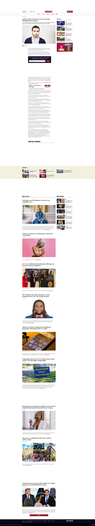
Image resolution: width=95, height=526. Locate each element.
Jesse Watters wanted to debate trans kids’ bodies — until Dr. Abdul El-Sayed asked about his (69, 213)
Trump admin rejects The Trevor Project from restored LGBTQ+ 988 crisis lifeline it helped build (38, 359)
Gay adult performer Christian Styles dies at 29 (68, 228)
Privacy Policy (15, 524)
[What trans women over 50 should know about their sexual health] (39, 247)
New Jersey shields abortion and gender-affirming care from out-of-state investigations (38, 264)
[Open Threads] (32, 11)
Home (23, 16)
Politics (39, 14)
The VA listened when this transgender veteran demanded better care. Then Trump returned (36, 295)
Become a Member (47, 85)
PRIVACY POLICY (40, 520)
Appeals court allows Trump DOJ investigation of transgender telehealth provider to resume (36, 328)
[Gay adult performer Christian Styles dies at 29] (61, 227)
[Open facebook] (29, 11)
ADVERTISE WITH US (36, 520)
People (66, 199)
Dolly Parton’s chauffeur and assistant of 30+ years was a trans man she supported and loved (69, 207)
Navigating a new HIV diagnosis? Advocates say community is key (36, 201)
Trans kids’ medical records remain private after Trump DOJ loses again (68, 29)
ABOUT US (26, 520)
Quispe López (24, 203)
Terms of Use (20, 524)
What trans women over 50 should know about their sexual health (37, 234)
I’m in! (48, 61)
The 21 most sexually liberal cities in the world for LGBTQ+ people (36, 439)
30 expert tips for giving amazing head (33, 171)
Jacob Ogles (24, 330)
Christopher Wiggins (24, 267)
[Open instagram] (34, 11)
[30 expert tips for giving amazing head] (25, 171)
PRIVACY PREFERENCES (45, 520)
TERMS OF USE (49, 520)
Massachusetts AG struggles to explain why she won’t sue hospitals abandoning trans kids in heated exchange (39, 407)
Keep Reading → (47, 229)
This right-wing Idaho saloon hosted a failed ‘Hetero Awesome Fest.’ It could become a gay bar (68, 218)
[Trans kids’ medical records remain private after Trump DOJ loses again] (61, 28)
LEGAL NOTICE (53, 520)
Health (48, 14)
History (53, 14)
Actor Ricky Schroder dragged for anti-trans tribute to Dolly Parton (68, 222)
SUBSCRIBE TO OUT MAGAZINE (24, 11)
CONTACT (23, 520)
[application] (65, 47)
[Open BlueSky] (31, 11)
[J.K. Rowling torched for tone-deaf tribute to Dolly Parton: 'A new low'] (61, 200)
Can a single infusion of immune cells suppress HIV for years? (51, 176)
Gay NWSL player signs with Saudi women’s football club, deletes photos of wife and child (69, 35)
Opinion (56, 14)
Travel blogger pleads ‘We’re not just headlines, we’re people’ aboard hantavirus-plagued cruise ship (68, 172)
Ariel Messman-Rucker (25, 441)
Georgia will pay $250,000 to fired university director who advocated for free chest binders (69, 41)
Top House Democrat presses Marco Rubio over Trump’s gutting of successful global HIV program (38, 484)
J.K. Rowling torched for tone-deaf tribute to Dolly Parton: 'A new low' (69, 202)
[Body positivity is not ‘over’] (42, 171)
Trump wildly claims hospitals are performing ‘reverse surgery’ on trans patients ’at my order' (33, 176)
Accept (93, 524)
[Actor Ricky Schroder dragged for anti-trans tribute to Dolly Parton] (61, 222)
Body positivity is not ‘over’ (51, 171)
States (66, 21)
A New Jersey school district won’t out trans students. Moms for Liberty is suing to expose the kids (68, 25)
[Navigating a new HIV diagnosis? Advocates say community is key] (39, 214)
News (43, 14)
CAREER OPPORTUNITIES (30, 520)
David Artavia (26, 45)
